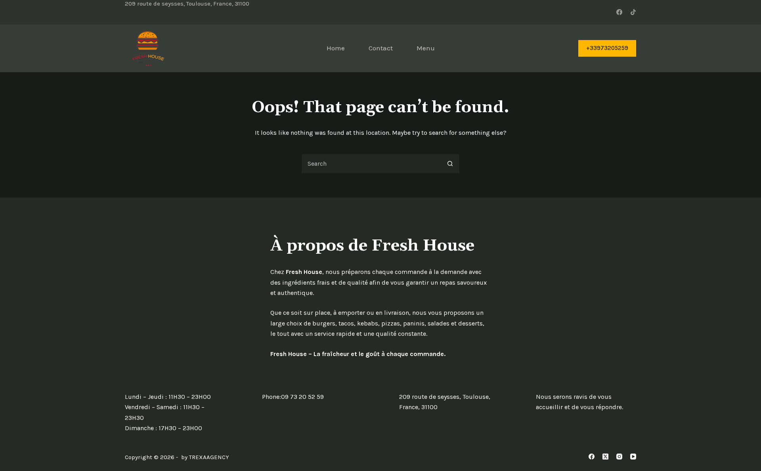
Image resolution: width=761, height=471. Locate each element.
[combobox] (371, 164)
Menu (426, 48)
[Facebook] (619, 12)
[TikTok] (633, 12)
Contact (381, 48)
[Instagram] (619, 457)
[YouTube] (633, 457)
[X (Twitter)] (605, 457)
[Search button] (449, 163)
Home (336, 48)
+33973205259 (607, 48)
